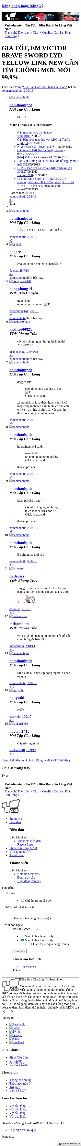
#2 (11, 240)
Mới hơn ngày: (14, 925)
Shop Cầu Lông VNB (23, 848)
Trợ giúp (14, 1087)
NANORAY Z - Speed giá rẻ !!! (37, 146)
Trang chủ (15, 818)
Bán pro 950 (25, 175)
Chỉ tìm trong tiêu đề (37, 900)
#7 (11, 477)
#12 (11, 686)
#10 (11, 612)
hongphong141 (21, 289)
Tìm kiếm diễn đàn (29, 841)
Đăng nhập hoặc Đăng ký (22, 6)
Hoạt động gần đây (29, 881)
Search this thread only (38, 936)
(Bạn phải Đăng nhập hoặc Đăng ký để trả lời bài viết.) (36, 760)
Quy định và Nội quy (22, 1130)
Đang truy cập (26, 877)
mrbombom (19, 624)
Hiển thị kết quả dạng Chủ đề (51, 944)
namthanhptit (14, 90)
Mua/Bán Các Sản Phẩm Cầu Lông (45, 87)
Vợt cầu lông (17, 1105)
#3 (11, 274)
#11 (11, 649)
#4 (11, 314)
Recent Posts (25, 844)
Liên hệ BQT (17, 1090)
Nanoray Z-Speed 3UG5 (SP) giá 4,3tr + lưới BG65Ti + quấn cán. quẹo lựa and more (45, 186)
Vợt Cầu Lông (18, 1064)
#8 (11, 531)
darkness (16, 576)
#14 (11, 753)
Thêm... (17, 970)
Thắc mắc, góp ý (19, 1083)
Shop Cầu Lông (19, 1057)
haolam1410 (19, 731)
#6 (11, 423)
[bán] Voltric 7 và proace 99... (35, 157)
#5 (11, 355)
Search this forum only (38, 940)
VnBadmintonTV (20, 851)
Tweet (5, 775)
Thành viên (16, 855)
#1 (11, 200)
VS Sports (15, 1061)
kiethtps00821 (20, 329)
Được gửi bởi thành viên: (20, 907)
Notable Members (28, 874)
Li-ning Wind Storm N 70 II (34, 178)
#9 (11, 564)
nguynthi (16, 698)
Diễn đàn (15, 822)
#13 (11, 720)
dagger (15, 252)
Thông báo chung (20, 1080)
